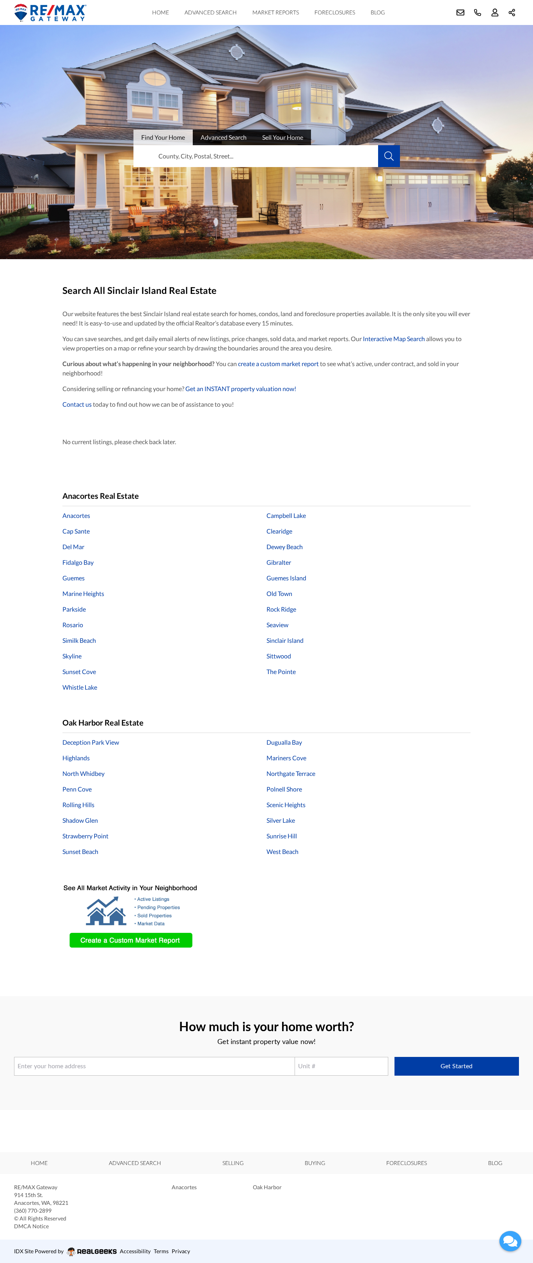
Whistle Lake (79, 687)
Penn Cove (77, 789)
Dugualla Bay (284, 742)
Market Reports (275, 12)
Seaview (277, 624)
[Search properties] (389, 156)
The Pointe (281, 671)
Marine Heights (83, 593)
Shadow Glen (80, 820)
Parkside (74, 609)
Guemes (73, 578)
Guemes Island (286, 578)
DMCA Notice (31, 1226)
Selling (232, 1163)
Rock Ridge (281, 609)
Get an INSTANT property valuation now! (240, 388)
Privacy (181, 1251)
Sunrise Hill (281, 836)
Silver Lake (280, 820)
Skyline (72, 656)
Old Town (279, 593)
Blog (378, 12)
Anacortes (76, 515)
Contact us (77, 404)
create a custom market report (278, 363)
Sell (282, 137)
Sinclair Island (285, 640)
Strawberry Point (85, 836)
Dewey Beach (284, 546)
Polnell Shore (284, 789)
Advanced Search (211, 12)
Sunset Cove (79, 671)
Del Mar (73, 546)
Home (160, 12)
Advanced (224, 137)
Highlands (76, 757)
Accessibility (135, 1251)
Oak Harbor (267, 1187)
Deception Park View (90, 742)
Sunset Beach (80, 851)
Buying (315, 1163)
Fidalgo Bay (78, 562)
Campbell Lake (286, 515)
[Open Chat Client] (510, 1241)
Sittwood (278, 656)
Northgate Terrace (290, 773)
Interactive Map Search (394, 338)
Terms (161, 1251)
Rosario (72, 624)
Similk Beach (79, 640)
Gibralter (278, 562)
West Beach (282, 851)
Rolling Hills (78, 804)
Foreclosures (334, 12)
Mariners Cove (286, 757)
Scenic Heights (286, 804)
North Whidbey (83, 773)
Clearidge (279, 531)
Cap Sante (76, 531)
